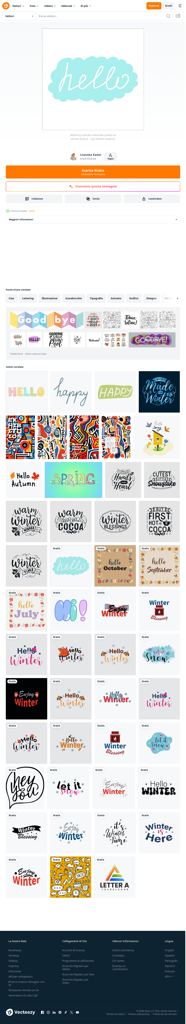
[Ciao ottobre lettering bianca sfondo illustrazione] (115, 566)
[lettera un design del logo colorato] (114, 877)
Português (169, 960)
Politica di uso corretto (162, 1013)
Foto (33, 6)
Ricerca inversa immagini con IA (23, 983)
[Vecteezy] (5, 5)
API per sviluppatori (20, 976)
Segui (109, 158)
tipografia (96, 298)
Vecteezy (13, 955)
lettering (28, 298)
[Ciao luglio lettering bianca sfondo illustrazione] (26, 610)
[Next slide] (171, 298)
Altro (165, 976)
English (167, 950)
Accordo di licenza (72, 950)
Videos (48, 6)
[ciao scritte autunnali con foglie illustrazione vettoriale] (24, 480)
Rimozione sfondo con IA (23, 990)
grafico (133, 298)
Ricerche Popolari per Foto (74, 976)
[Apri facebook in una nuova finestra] (42, 1012)
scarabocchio (73, 298)
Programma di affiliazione (77, 960)
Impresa (13, 966)
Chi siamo (116, 960)
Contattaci (116, 955)
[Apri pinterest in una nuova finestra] (59, 1012)
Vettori (16, 6)
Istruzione (14, 971)
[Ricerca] (165, 16)
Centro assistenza (121, 950)
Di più (84, 6)
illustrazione (49, 298)
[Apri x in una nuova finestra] (71, 1012)
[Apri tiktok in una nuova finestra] (65, 1012)
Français (168, 971)
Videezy (12, 960)
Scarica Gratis (92, 172)
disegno (151, 298)
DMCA (65, 955)
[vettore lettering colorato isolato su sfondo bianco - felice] (71, 392)
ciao (11, 298)
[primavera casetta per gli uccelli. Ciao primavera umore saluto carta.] (157, 437)
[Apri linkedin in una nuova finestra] (54, 1012)
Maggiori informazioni (21, 219)
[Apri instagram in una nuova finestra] (48, 1012)
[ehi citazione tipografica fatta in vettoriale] (25, 788)
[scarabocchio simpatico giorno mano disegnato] (70, 877)
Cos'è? (32, 210)
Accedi (165, 5)
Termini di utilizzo (113, 1013)
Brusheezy (14, 950)
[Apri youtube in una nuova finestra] (77, 1012)
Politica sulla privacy (136, 1013)
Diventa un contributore (118, 967)
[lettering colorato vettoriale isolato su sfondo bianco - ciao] (26, 392)
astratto (116, 298)
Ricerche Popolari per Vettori (74, 967)
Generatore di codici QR (22, 995)
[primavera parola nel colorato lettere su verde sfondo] (73, 480)
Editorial (66, 6)
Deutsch (168, 966)
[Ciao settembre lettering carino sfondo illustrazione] (159, 566)
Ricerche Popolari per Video (74, 984)
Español (167, 955)
